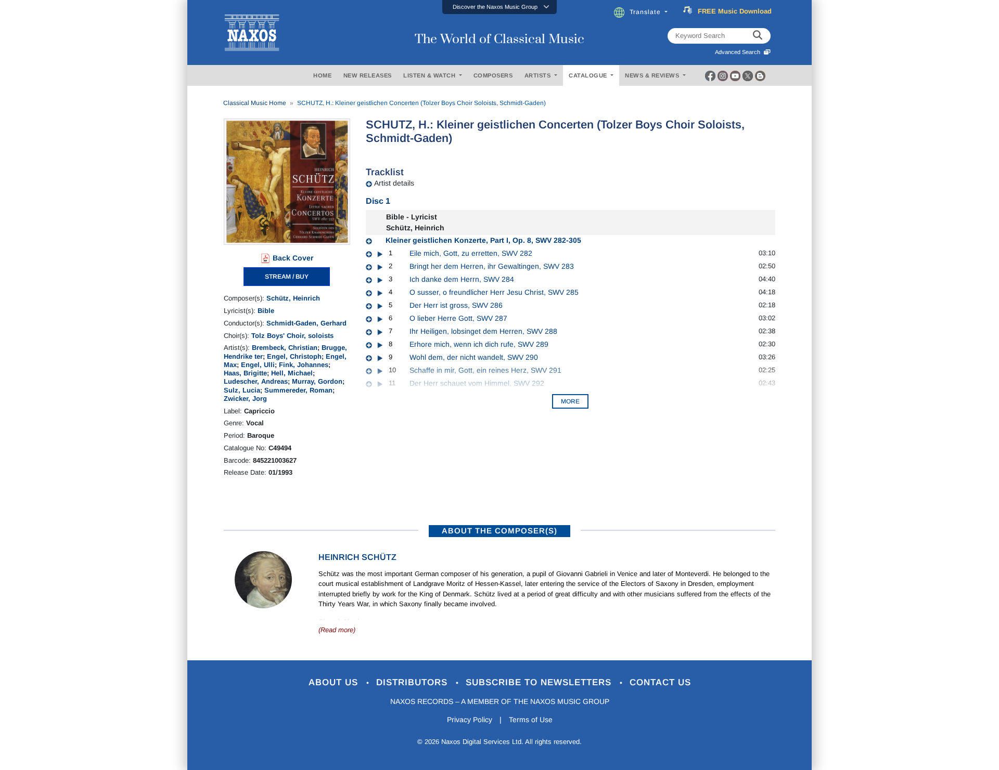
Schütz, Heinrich (293, 298)
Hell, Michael (292, 373)
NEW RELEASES (367, 75)
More (570, 401)
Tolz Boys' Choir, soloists (292, 336)
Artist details (394, 183)
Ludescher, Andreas (256, 381)
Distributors (413, 682)
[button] (499, 7)
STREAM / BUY (287, 276)
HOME (322, 75)
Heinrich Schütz (357, 557)
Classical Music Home (254, 103)
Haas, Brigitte (245, 373)
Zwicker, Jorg (245, 398)
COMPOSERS (493, 75)
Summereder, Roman (298, 390)
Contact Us (660, 682)
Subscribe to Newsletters (540, 682)
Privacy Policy (469, 719)
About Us (335, 682)
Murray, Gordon (317, 381)
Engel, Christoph (294, 356)
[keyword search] (758, 36)
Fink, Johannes (303, 365)
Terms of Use (531, 719)
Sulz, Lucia (242, 390)
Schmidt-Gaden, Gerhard (306, 323)
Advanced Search (739, 52)
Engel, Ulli (258, 365)
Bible (266, 311)
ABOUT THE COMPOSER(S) (499, 530)
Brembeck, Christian (284, 347)
